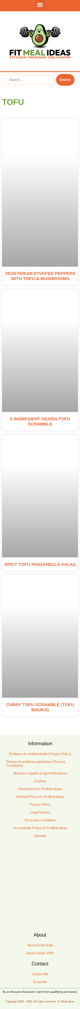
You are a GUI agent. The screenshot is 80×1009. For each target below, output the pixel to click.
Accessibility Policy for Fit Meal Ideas (40, 828)
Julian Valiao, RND (40, 953)
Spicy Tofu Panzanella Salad (40, 564)
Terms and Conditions (40, 820)
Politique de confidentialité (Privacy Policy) (40, 754)
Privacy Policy (40, 804)
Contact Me (40, 974)
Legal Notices (40, 812)
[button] (40, 4)
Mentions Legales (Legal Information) (40, 773)
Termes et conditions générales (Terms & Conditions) (35, 763)
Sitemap (40, 836)
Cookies (40, 781)
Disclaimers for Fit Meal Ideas (40, 789)
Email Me (40, 982)
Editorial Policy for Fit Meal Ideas (40, 797)
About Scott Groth (40, 945)
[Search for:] (30, 80)
